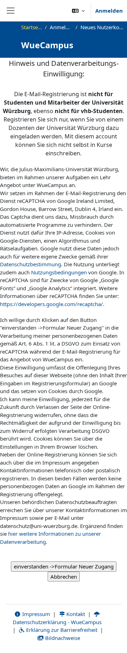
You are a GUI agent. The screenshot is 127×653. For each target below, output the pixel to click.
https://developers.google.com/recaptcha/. (52, 303)
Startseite (31, 27)
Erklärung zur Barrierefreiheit (61, 629)
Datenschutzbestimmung (30, 264)
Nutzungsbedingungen (59, 272)
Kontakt (75, 613)
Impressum (35, 613)
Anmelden (109, 10)
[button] (78, 10)
